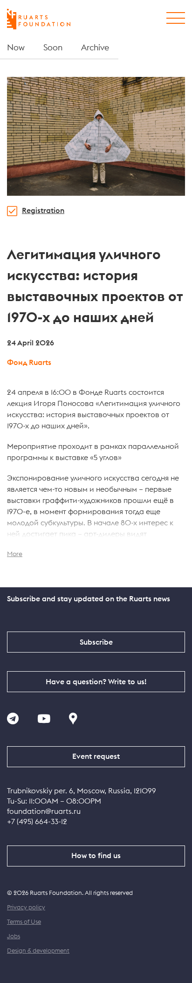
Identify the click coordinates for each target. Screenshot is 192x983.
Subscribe (96, 642)
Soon (52, 47)
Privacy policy (26, 908)
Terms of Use (24, 922)
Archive (95, 47)
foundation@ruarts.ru (44, 811)
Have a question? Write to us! (96, 682)
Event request (96, 756)
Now (16, 47)
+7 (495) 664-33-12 (37, 821)
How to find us (96, 855)
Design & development (38, 951)
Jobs (13, 937)
